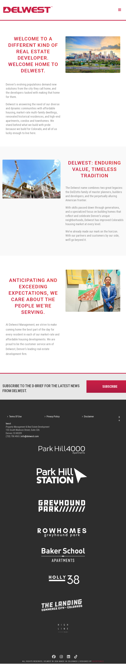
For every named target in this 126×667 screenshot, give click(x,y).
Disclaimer (89, 416)
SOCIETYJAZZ (98, 661)
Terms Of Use (15, 416)
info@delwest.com (30, 436)
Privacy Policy (53, 416)
